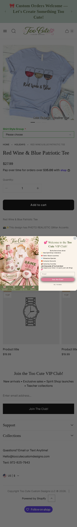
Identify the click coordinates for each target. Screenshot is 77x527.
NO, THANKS (58, 284)
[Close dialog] (75, 238)
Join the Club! (57, 279)
